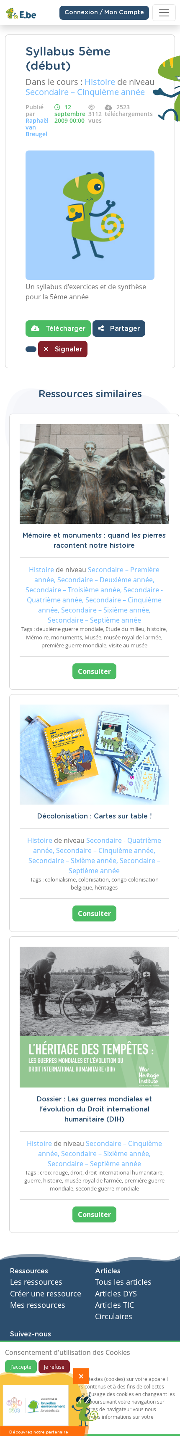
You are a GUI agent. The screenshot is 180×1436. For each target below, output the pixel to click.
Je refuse (54, 1366)
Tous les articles (123, 1282)
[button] (31, 349)
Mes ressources (37, 1305)
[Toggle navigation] (164, 12)
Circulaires (113, 1316)
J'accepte (20, 1366)
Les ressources (36, 1282)
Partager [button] (124, 328)
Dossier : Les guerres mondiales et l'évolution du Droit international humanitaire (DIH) (94, 1109)
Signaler (67, 349)
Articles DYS (116, 1294)
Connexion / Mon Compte (104, 13)
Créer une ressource (45, 1294)
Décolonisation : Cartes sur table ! (94, 816)
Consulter (94, 671)
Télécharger (64, 328)
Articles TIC (114, 1305)
